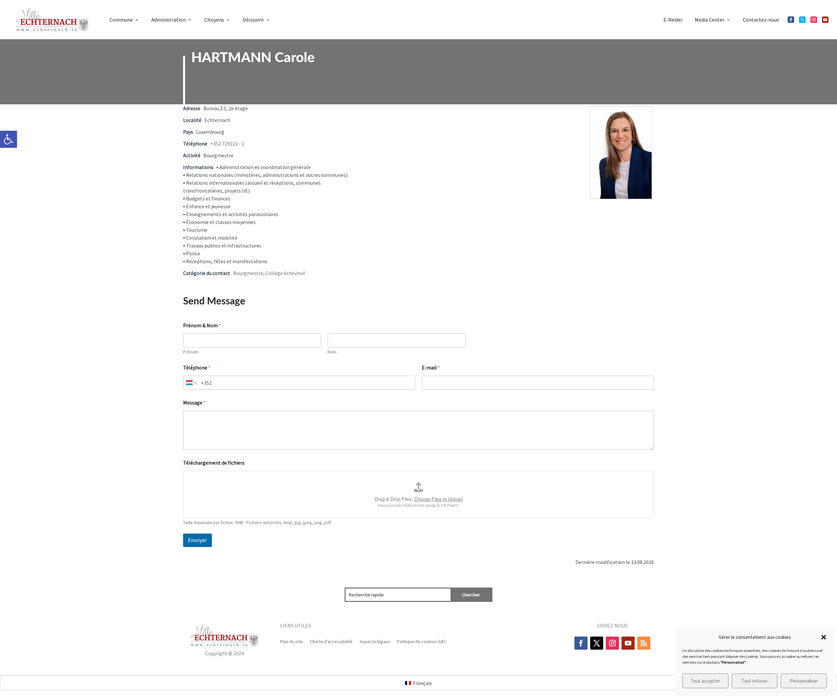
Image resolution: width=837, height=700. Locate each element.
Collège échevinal (285, 273)
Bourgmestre (248, 273)
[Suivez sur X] (596, 643)
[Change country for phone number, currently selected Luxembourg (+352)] (190, 383)
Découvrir (253, 19)
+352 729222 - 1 (227, 143)
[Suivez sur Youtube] (628, 643)
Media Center (709, 19)
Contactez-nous (761, 19)
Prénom (190, 352)
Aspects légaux (375, 641)
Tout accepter (705, 681)
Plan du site (291, 641)
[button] (8, 139)
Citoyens (214, 19)
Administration (168, 19)
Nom (332, 352)
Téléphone (197, 368)
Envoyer (197, 540)
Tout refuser (755, 681)
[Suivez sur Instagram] (612, 643)
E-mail (431, 368)
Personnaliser (804, 681)
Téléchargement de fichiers (214, 463)
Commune (121, 19)
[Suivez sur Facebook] (581, 643)
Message (194, 403)
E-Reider (673, 19)
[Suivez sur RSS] (643, 643)
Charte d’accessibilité (331, 641)
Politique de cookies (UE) (421, 641)
